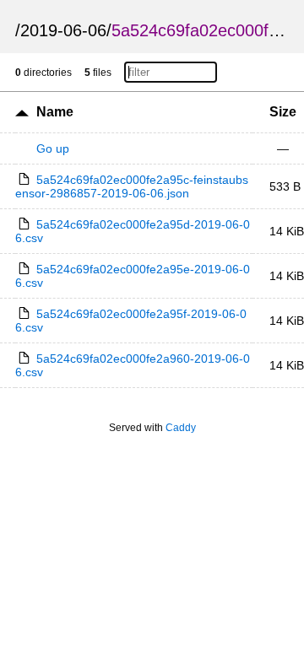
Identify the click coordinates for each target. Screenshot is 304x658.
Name (54, 112)
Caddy (181, 428)
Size (282, 112)
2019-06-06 (63, 30)
